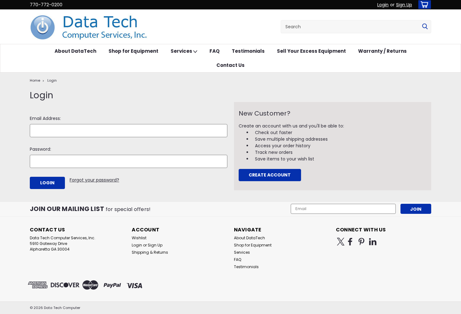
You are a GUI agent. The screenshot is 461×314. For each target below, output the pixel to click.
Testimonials (248, 51)
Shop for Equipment (133, 51)
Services (182, 51)
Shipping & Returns (150, 252)
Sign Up (404, 5)
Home (35, 80)
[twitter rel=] (341, 242)
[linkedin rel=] (373, 242)
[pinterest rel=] (361, 242)
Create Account (270, 175)
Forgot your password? (94, 180)
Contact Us (230, 65)
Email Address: (45, 118)
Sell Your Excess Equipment (311, 51)
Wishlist (139, 238)
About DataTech (75, 51)
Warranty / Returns (382, 51)
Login (383, 5)
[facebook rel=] (350, 242)
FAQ (214, 51)
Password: (40, 149)
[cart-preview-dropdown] (423, 4)
